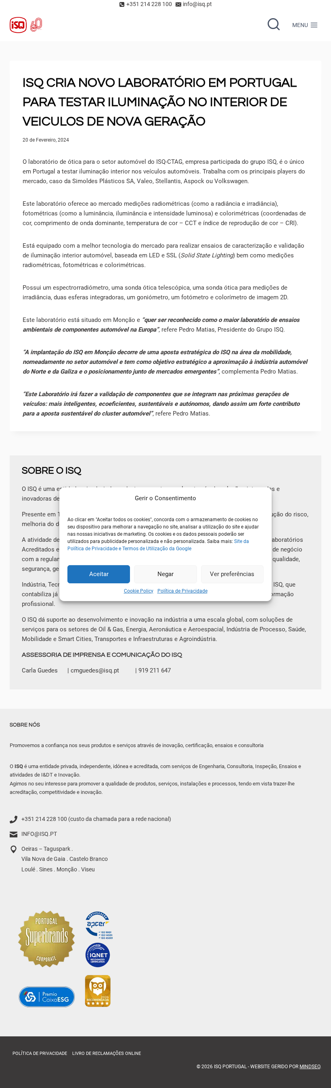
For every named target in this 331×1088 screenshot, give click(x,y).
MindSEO (310, 1067)
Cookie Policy (138, 590)
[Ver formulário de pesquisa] (274, 25)
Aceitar (99, 574)
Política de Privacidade (182, 590)
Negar (165, 574)
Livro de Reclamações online (106, 1053)
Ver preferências (232, 574)
